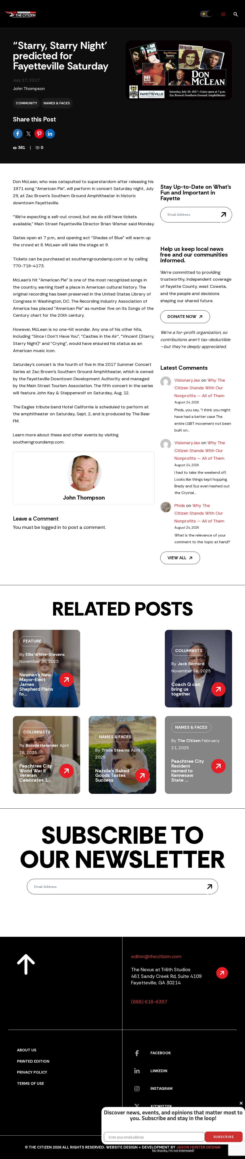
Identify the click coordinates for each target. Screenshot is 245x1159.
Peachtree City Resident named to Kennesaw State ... (187, 770)
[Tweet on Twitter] (29, 133)
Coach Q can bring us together (185, 689)
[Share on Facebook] (18, 133)
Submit (223, 214)
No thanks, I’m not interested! (173, 1151)
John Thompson (29, 88)
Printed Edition (33, 1061)
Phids (179, 505)
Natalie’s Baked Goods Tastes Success (112, 775)
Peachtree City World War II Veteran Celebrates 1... (35, 773)
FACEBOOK (160, 1052)
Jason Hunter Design (198, 1147)
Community (26, 103)
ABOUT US (26, 1050)
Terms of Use (30, 1083)
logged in (51, 527)
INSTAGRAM (161, 1088)
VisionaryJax (187, 380)
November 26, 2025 (191, 671)
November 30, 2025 (39, 661)
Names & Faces (57, 103)
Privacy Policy (32, 1072)
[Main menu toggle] (223, 14)
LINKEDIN (158, 1070)
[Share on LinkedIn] (50, 133)
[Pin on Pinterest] (39, 133)
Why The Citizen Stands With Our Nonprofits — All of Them (199, 388)
